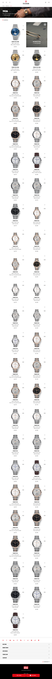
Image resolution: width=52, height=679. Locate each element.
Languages (46, 661)
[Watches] (26, 644)
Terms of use (26, 673)
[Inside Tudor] (26, 647)
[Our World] (26, 651)
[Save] (23, 25)
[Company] (26, 657)
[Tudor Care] (26, 654)
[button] (6, 2)
